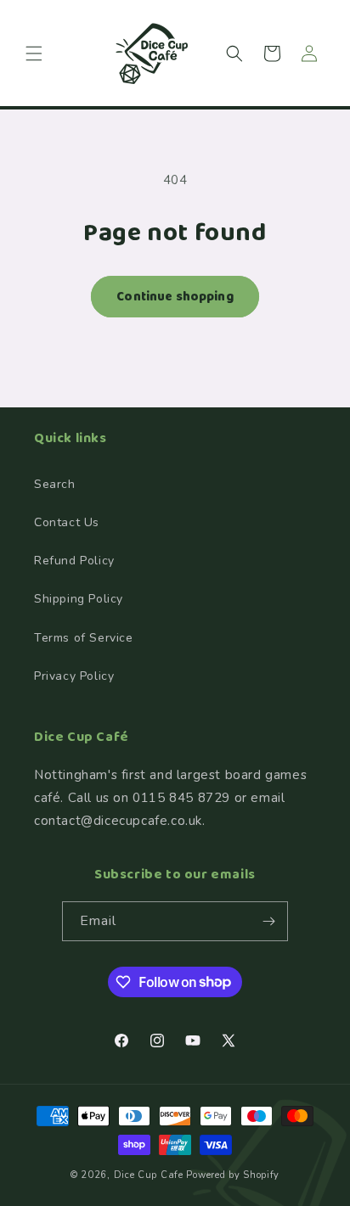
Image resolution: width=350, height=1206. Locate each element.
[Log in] (309, 53)
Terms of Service (83, 638)
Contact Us (66, 522)
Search (55, 484)
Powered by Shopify (232, 1175)
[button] (34, 53)
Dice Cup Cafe (148, 1175)
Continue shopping (175, 297)
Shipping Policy (78, 599)
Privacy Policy (74, 676)
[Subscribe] (268, 921)
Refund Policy (74, 561)
